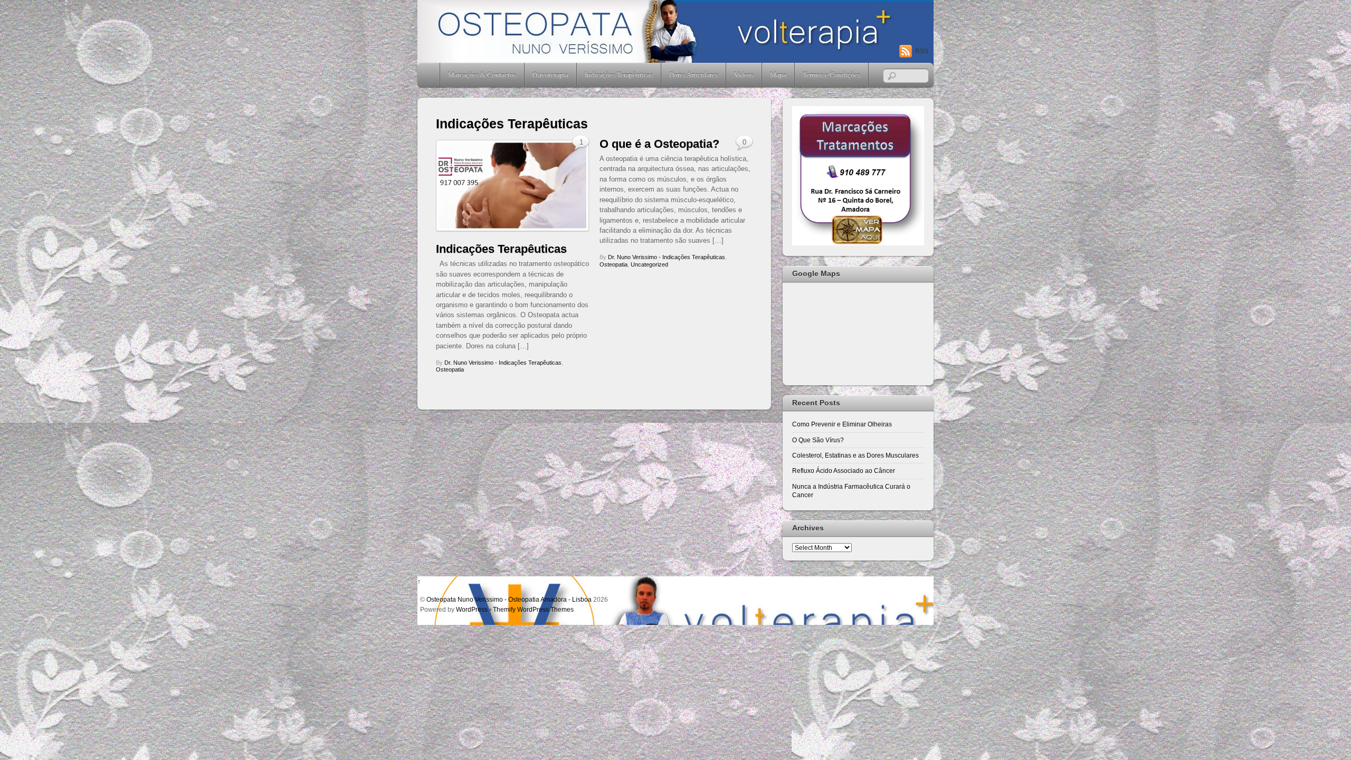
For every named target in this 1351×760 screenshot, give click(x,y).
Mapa (778, 75)
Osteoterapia (550, 75)
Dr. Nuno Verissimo (468, 362)
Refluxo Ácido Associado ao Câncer (843, 470)
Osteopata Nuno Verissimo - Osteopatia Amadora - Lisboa (509, 599)
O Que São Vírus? (818, 439)
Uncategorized (649, 264)
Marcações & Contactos (482, 75)
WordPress (472, 609)
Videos (744, 75)
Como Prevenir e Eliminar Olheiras (842, 424)
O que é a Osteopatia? (659, 143)
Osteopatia (450, 369)
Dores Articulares (693, 75)
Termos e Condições (831, 75)
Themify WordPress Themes (533, 609)
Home (429, 75)
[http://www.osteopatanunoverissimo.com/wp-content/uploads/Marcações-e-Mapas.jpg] (858, 243)
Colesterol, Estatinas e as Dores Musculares (855, 455)
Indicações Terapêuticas (619, 75)
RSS (921, 51)
